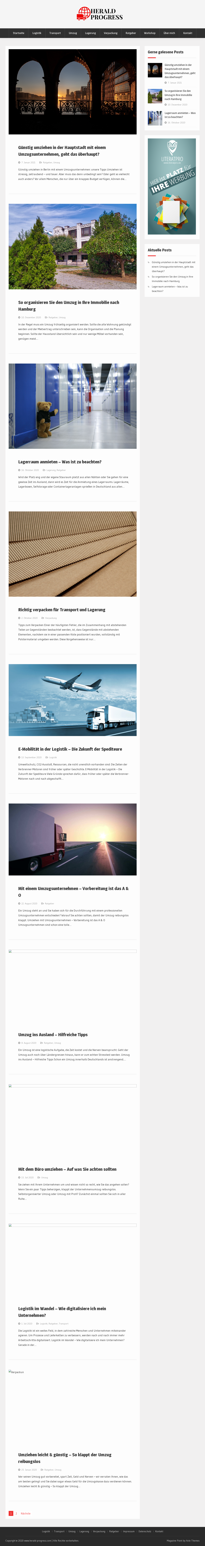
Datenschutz (145, 1531)
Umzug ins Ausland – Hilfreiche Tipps (53, 1034)
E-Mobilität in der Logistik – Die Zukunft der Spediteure (70, 749)
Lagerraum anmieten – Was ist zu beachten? (60, 461)
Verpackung (110, 33)
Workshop (150, 33)
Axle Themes (193, 1540)
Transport (55, 33)
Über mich (169, 33)
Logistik (36, 33)
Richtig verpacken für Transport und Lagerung (61, 609)
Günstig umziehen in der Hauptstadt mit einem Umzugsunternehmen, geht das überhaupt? (173, 267)
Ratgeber (131, 33)
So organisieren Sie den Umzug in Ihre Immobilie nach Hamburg (178, 95)
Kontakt (187, 33)
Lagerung (90, 33)
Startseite (18, 33)
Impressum (129, 1531)
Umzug (73, 33)
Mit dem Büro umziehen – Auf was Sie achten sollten (67, 1169)
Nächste (25, 1513)
